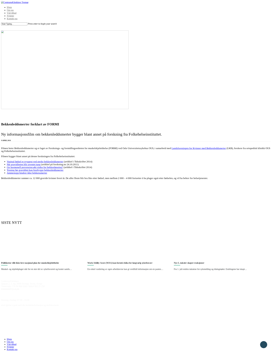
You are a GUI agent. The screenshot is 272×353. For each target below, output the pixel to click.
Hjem (9, 7)
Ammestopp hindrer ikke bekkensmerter (27, 173)
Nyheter (10, 16)
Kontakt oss (12, 18)
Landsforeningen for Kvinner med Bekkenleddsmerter (199, 148)
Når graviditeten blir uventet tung (24, 164)
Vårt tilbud (11, 13)
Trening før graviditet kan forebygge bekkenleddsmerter (35, 170)
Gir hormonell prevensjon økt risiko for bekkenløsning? (35, 167)
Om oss (10, 10)
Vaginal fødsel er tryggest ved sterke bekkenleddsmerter (35, 161)
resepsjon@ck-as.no (10, 289)
